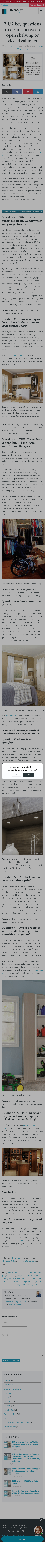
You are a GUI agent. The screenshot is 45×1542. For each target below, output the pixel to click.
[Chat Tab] (22, 771)
